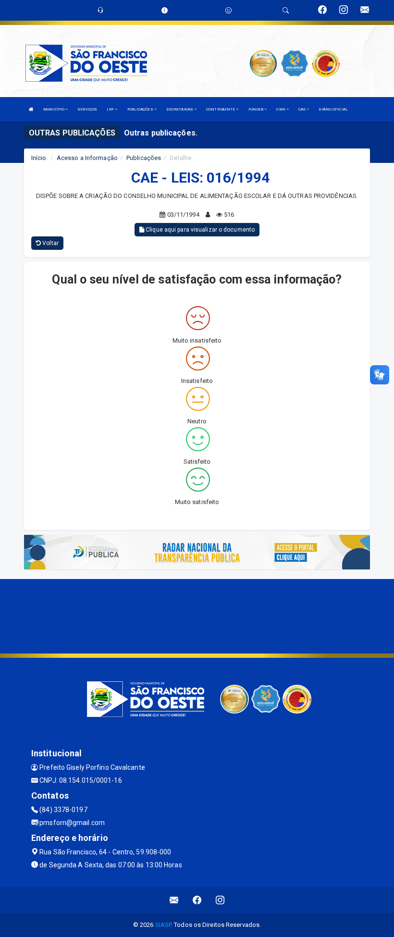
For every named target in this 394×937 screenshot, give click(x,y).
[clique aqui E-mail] (174, 899)
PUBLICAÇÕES (140, 109)
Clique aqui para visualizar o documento (199, 229)
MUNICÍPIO (54, 109)
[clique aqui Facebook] (197, 899)
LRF (111, 109)
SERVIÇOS (87, 109)
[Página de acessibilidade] (228, 10)
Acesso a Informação (87, 157)
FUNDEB (256, 109)
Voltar (50, 243)
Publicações (143, 157)
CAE (302, 109)
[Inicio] (31, 109)
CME (281, 109)
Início (39, 157)
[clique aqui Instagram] (220, 899)
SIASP (163, 924)
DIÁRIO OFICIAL (333, 109)
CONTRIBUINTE (221, 109)
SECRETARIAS (180, 109)
